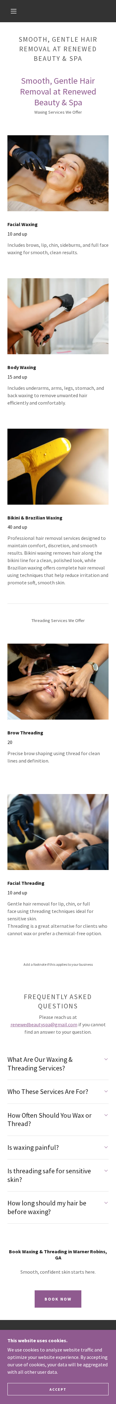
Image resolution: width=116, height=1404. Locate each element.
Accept (58, 1389)
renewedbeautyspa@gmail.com (44, 1024)
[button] (13, 11)
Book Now (58, 1299)
